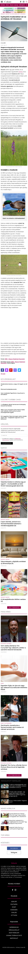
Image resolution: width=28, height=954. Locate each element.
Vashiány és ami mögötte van (20, 12)
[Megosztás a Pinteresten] (11, 370)
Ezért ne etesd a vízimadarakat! (14, 218)
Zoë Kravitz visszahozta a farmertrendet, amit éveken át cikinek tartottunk (12, 727)
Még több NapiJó (14, 607)
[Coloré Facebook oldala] (20, 1)
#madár (3, 373)
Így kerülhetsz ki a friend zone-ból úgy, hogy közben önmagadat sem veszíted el (17, 815)
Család (14, 912)
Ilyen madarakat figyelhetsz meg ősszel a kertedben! (13, 393)
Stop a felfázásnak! (20, 10)
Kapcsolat (14, 938)
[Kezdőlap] (7, 2)
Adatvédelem (14, 933)
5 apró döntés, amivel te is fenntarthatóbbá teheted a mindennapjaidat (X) (11, 524)
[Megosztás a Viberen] (15, 370)
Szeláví (3, 14)
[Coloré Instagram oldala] (23, 1)
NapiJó (7, 14)
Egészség (14, 910)
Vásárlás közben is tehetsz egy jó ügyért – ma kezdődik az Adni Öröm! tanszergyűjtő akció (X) (13, 484)
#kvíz (7, 5)
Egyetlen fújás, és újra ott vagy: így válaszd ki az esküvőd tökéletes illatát (14, 687)
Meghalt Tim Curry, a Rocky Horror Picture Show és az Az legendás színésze (14, 767)
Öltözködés (8, 723)
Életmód (3, 643)
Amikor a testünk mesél (8, 12)
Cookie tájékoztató (14, 935)
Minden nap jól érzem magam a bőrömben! (20, 8)
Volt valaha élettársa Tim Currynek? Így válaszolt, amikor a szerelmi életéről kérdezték (13, 648)
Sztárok (9, 643)
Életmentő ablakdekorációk (9, 389)
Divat (2, 683)
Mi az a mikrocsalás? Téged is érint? (18, 801)
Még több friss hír (14, 775)
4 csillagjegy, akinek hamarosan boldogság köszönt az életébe (13, 405)
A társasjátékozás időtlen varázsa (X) (13, 600)
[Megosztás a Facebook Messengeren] (6, 370)
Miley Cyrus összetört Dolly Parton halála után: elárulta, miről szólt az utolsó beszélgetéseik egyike (13, 411)
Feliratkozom (6, 443)
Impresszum (14, 927)
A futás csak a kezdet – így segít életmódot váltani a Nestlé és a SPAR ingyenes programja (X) (17, 794)
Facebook (14, 848)
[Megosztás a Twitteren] (19, 370)
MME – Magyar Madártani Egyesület (15, 359)
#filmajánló (22, 5)
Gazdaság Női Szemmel (8, 8)
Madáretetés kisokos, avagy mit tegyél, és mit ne (14, 384)
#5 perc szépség (14, 5)
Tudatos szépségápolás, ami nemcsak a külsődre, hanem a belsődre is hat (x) (17, 786)
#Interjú (3, 5)
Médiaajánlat (14, 930)
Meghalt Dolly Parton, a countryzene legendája (16, 828)
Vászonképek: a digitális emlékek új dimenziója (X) (13, 562)
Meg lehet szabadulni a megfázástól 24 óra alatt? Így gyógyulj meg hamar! (18, 822)
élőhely (21, 71)
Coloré (3, 43)
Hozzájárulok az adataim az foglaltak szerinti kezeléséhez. (12, 439)
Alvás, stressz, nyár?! (8, 10)
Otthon (14, 915)
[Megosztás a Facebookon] (2, 370)
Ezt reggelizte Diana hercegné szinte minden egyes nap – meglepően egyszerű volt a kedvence (14, 418)
